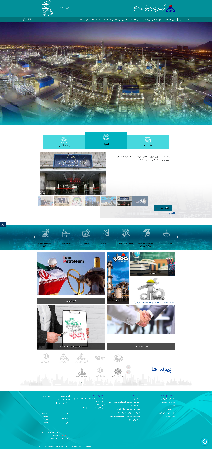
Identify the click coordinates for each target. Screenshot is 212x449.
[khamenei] (118, 358)
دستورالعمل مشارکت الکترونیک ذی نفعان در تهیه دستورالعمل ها (124, 404)
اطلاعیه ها (148, 145)
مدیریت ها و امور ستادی (152, 19)
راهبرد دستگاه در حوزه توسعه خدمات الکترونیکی (124, 416)
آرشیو (171, 213)
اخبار (106, 144)
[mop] (46, 358)
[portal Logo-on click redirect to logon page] (153, 8)
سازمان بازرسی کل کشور (167, 413)
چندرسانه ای (64, 145)
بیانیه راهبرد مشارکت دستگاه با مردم (128, 409)
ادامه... (163, 208)
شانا (174, 406)
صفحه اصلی (184, 19)
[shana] (100, 358)
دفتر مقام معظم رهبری (168, 398)
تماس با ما (86, 19)
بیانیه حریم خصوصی (133, 398)
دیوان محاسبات (170, 416)
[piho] (82, 373)
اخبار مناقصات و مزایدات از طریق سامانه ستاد (125, 412)
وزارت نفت (171, 409)
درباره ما (97, 19)
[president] (100, 373)
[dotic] (118, 373)
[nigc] (64, 358)
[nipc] (82, 358)
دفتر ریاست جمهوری (168, 402)
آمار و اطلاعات (171, 19)
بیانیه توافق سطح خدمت (132, 419)
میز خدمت (135, 19)
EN (29, 19)
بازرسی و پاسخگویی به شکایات (115, 19)
